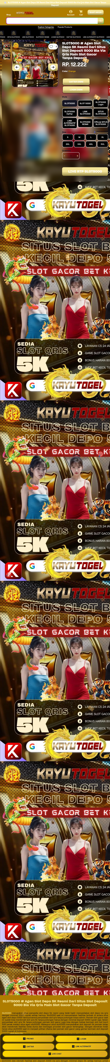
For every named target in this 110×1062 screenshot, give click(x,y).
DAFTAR (30, 1047)
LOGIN (83, 1039)
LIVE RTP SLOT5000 (85, 171)
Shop (8, 15)
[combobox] (52, 21)
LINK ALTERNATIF (83, 1046)
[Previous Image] (17, 67)
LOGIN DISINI (76, 89)
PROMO (30, 1039)
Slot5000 (6, 1013)
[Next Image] (53, 67)
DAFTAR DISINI (76, 82)
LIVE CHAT (57, 1054)
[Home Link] (24, 13)
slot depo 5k (16, 1033)
